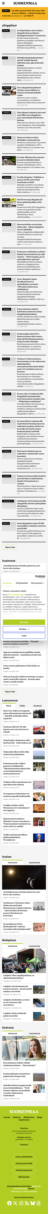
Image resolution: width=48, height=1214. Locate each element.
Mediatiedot (24, 1177)
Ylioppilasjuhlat (8, 501)
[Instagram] (22, 1204)
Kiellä (24, 636)
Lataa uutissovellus (24, 1156)
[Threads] (38, 1205)
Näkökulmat (28, 1117)
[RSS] (27, 1204)
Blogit (39, 1117)
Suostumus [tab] (7, 583)
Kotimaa (6, 30)
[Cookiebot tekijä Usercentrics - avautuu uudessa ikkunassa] (35, 576)
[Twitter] (16, 1205)
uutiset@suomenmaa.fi (24, 1133)
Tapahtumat (24, 1120)
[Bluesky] (33, 1205)
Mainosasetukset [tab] (38, 583)
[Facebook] (10, 1204)
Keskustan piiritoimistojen (27, 1187)
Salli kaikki (24, 622)
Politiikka (6, 421)
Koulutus (6, 199)
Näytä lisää (10, 547)
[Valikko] (3, 3)
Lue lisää (28, 16)
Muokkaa (22, 629)
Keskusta (17, 1117)
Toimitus (24, 1144)
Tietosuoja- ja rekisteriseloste (24, 1191)
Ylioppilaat (6, 87)
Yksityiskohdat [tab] (22, 583)
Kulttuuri (6, 10)
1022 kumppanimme (16, 594)
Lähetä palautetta (24, 1170)
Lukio (5, 58)
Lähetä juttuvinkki (24, 1163)
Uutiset (5, 571)
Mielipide (6, 981)
